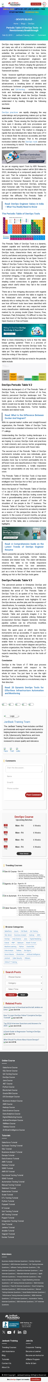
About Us (5, 1367)
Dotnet (7, 943)
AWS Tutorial (7, 1162)
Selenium (20, 943)
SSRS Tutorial (7, 1168)
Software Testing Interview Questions (23, 1267)
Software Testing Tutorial (12, 1146)
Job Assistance (8, 1351)
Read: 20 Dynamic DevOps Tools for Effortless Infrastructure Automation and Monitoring (24, 690)
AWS (38, 935)
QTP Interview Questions (19, 1298)
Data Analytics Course (11, 1114)
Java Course (8, 1080)
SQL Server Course (10, 1071)
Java (25, 939)
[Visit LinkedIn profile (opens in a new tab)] (18, 750)
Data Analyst (9, 950)
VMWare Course (9, 1124)
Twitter (11, 704)
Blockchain (20, 954)
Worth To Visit (31, 943)
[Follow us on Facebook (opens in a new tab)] (14, 1332)
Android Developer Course (13, 1120)
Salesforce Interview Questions (27, 1270)
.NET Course (7, 1084)
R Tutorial (5, 1208)
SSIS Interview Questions (25, 1302)
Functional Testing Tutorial (12, 1175)
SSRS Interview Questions (25, 1289)
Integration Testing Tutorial (13, 1221)
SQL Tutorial (7, 1149)
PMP (13, 943)
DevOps (31, 24)
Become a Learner (33, 1351)
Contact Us (6, 1363)
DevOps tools (31, 142)
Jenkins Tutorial (8, 1227)
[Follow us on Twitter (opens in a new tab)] (4, 1332)
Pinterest (24, 704)
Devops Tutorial (8, 1155)
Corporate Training (33, 1347)
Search (11, 995)
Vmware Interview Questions (26, 1277)
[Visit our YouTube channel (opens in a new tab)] (9, 1332)
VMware (27, 958)
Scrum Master (9, 954)
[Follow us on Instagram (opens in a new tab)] (25, 1332)
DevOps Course (9, 1077)
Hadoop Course (9, 1107)
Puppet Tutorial (8, 1218)
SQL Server (8, 935)
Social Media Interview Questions (33, 1292)
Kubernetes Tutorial (10, 1191)
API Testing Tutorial (9, 1215)
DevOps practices (10, 112)
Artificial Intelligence (33, 954)
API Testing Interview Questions (21, 1283)
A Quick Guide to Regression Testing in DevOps (22, 1032)
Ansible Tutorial (8, 1231)
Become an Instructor (35, 1355)
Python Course (8, 1087)
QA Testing (34, 931)
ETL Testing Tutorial (10, 1198)
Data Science (16, 939)
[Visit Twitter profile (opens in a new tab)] (12, 750)
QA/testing (20, 89)
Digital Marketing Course (12, 1117)
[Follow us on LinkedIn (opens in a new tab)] (19, 1332)
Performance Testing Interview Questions (16, 1295)
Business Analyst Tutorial (12, 1152)
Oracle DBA (30, 946)
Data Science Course (11, 1111)
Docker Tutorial (8, 1237)
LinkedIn (18, 704)
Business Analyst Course (13, 1101)
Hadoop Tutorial (8, 1165)
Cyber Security (17, 958)
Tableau (18, 950)
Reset (23, 995)
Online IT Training (11, 962)
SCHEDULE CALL (32, 12)
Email (31, 704)
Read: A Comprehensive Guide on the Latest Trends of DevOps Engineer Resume (24, 547)
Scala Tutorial (7, 1195)
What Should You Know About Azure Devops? (21, 1040)
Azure (16, 931)
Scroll (45, 1369)
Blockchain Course (10, 1090)
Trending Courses (9, 1347)
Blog (3, 1355)
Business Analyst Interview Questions (14, 1261)
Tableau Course (9, 1127)
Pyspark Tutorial (8, 1204)
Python (21, 946)
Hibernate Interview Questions (27, 1274)
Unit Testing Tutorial (10, 1211)
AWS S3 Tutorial (8, 1172)
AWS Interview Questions (19, 1264)
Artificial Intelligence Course (14, 1130)
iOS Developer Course (11, 1097)
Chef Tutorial (7, 1224)
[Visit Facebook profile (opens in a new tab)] (6, 750)
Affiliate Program (33, 1359)
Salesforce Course (10, 1068)
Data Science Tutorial (10, 1159)
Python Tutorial (8, 1201)
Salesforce (8, 931)
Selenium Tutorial (9, 1188)
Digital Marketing (35, 939)
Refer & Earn (31, 1363)
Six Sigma (27, 950)
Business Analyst (20, 935)
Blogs (23, 24)
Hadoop (31, 935)
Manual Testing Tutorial (11, 1185)
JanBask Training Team (24, 35)
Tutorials (5, 1359)
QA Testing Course (10, 1074)
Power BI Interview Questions (20, 1286)
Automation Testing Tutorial (13, 1182)
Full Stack (24, 931)
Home (16, 24)
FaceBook (4, 704)
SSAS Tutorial (7, 1178)
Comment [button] (41, 35)
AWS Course (7, 1104)
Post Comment (33, 794)
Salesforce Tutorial (9, 1142)
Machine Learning (10, 946)
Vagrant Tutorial (8, 1234)
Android (7, 958)
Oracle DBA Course (10, 1093)
